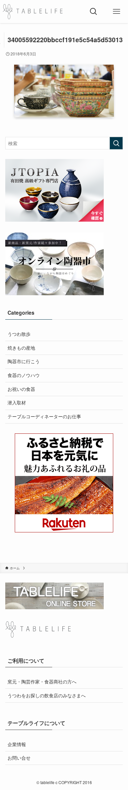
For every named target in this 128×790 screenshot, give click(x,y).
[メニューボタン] (116, 11)
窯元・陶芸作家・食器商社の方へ (42, 681)
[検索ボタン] (93, 11)
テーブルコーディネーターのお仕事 (44, 416)
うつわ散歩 (19, 334)
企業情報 (17, 744)
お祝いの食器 (21, 389)
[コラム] (33, 11)
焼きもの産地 (21, 347)
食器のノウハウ (24, 375)
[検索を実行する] (116, 143)
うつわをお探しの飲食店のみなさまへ (47, 695)
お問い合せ (19, 757)
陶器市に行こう (24, 361)
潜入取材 (17, 402)
